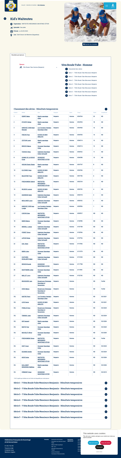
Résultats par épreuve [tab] (17, 55)
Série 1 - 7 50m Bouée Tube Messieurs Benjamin (83, 73)
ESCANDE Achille (27, 352)
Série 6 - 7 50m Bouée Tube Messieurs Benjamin (83, 92)
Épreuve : (22, 64)
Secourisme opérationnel (70, 440)
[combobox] (40, 67)
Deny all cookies (105, 442)
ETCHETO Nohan (26, 122)
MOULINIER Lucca (27, 200)
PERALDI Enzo (26, 308)
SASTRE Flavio (26, 296)
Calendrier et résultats (31, 5)
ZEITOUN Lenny (26, 140)
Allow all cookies (93, 442)
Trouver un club (9, 448)
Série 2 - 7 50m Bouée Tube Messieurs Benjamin (83, 76)
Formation (46, 439)
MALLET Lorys (26, 275)
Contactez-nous (9, 450)
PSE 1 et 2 (53, 446)
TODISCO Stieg (26, 152)
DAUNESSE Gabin (27, 195)
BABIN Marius (26, 221)
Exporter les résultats (90, 44)
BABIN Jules (25, 251)
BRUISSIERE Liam (27, 281)
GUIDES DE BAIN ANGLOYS (42, 136)
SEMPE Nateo (26, 116)
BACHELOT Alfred (27, 332)
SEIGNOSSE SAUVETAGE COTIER (43, 158)
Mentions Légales (10, 452)
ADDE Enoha (25, 357)
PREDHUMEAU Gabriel (28, 181)
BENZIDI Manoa (26, 146)
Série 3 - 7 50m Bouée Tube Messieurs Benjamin (83, 80)
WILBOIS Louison (27, 189)
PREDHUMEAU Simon (28, 338)
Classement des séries (75, 69)
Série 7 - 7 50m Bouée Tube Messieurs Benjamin (83, 95)
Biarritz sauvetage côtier (43, 117)
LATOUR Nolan (26, 238)
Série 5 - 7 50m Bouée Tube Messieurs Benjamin (83, 88)
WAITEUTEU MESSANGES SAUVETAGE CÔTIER (43, 183)
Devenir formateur (55, 452)
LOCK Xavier (25, 302)
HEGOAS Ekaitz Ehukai (28, 164)
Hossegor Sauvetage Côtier (44, 147)
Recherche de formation (57, 439)
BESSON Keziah (26, 264)
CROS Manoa (25, 289)
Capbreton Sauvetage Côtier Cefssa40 (44, 153)
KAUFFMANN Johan (27, 270)
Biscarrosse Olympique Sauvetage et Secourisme (44, 283)
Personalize (99, 447)
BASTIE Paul (25, 327)
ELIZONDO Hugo (26, 170)
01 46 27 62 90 (9, 446)
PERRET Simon (26, 232)
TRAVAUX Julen (26, 315)
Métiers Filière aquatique (57, 444)
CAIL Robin (25, 244)
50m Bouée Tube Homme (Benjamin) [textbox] (33, 67)
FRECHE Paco (26, 135)
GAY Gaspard (25, 321)
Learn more (99, 451)
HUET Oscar (25, 346)
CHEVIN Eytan (26, 213)
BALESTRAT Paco (27, 176)
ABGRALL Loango (27, 227)
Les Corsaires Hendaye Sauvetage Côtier (44, 129)
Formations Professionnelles (58, 453)
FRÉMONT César (26, 372)
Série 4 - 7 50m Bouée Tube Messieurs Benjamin (83, 84)
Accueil (23, 5)
